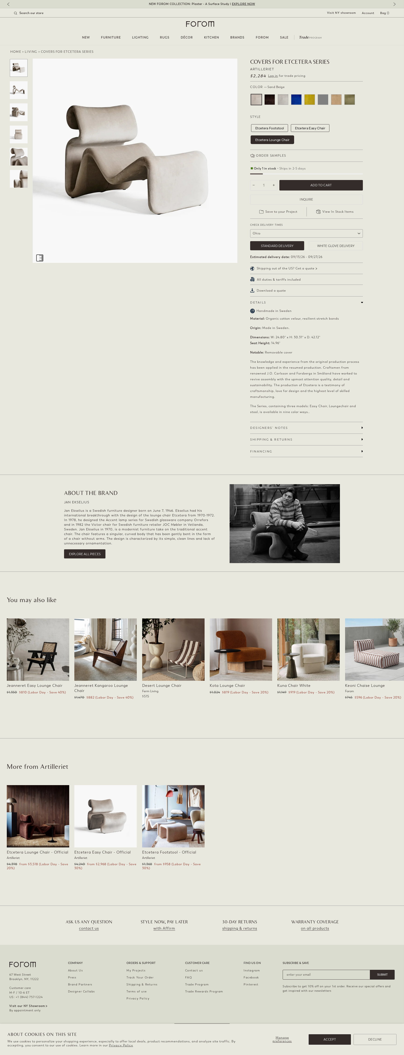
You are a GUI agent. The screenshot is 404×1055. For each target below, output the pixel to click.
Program (310, 37)
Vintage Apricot (336, 99)
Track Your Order (140, 977)
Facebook (251, 977)
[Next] (393, 4)
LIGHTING (140, 37)
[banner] (202, 4)
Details (258, 302)
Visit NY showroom (341, 12)
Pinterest (251, 984)
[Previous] (10, 4)
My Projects (136, 970)
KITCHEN (211, 37)
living (31, 51)
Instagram (252, 970)
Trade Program (197, 984)
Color (267, 87)
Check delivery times (266, 224)
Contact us (194, 970)
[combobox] (35, 13)
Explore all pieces (85, 554)
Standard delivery (277, 246)
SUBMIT (382, 974)
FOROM (262, 37)
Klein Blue (296, 99)
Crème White (283, 99)
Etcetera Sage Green (349, 99)
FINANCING (261, 451)
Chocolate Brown (269, 99)
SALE (284, 37)
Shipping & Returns (142, 984)
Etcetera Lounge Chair (272, 140)
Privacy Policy (121, 1045)
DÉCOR (187, 37)
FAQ (188, 977)
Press (72, 977)
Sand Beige (256, 99)
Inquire (306, 199)
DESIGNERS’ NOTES (269, 428)
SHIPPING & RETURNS (271, 439)
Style (255, 117)
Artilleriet (262, 69)
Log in (273, 76)
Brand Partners (80, 984)
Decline (375, 1039)
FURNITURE (111, 37)
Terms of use (136, 991)
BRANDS (237, 37)
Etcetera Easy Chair (310, 128)
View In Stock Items (338, 211)
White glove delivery (335, 246)
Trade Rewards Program (204, 991)
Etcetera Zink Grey (323, 99)
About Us (75, 970)
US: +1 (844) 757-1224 (26, 997)
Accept (330, 1039)
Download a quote (271, 290)
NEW (86, 37)
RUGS (165, 37)
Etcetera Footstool (269, 128)
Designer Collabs (81, 991)
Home (15, 51)
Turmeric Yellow (309, 99)
